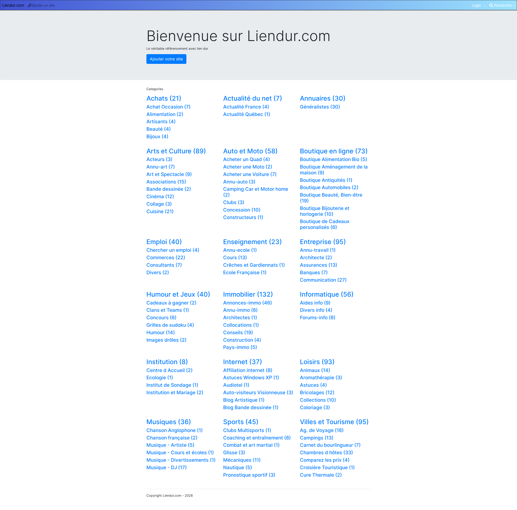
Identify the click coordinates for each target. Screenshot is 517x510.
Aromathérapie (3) (321, 377)
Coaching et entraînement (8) (257, 438)
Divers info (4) (316, 310)
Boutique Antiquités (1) (326, 180)
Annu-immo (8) (240, 310)
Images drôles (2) (166, 340)
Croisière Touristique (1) (327, 467)
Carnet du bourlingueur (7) (330, 445)
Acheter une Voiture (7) (250, 174)
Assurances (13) (318, 265)
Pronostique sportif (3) (249, 475)
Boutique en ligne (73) (334, 151)
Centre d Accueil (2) (169, 370)
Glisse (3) (234, 452)
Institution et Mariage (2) (174, 392)
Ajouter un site (43, 5)
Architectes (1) (240, 317)
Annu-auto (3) (239, 182)
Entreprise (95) (323, 242)
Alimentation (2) (164, 114)
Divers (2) (157, 272)
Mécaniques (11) (242, 460)
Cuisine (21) (160, 211)
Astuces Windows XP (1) (251, 377)
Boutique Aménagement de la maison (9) (334, 170)
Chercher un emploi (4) (172, 250)
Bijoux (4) (157, 136)
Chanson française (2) (172, 438)
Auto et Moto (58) (250, 151)
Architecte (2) (316, 257)
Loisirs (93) (317, 362)
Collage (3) (159, 204)
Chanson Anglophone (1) (174, 430)
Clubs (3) (233, 202)
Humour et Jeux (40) (178, 294)
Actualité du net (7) (252, 98)
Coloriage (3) (315, 407)
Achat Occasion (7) (168, 107)
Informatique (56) (327, 294)
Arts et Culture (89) (176, 151)
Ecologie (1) (159, 377)
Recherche (502, 5)
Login (477, 5)
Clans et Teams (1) (167, 310)
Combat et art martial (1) (251, 445)
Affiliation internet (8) (247, 370)
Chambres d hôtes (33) (326, 452)
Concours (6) (161, 317)
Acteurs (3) (159, 159)
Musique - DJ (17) (166, 467)
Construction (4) (242, 340)
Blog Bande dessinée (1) (250, 407)
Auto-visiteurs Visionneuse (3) (258, 392)
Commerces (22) (165, 257)
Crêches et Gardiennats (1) (254, 265)
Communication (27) (323, 280)
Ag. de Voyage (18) (322, 430)
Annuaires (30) (323, 98)
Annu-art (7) (160, 167)
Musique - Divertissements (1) (181, 460)
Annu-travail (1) (318, 250)
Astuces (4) (313, 385)
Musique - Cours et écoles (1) (180, 452)
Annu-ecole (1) (240, 250)
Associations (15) (166, 182)
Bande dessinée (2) (168, 189)
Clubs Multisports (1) (247, 430)
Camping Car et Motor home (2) (255, 192)
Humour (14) (160, 332)
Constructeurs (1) (243, 217)
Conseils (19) (238, 332)
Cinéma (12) (160, 196)
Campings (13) (316, 438)
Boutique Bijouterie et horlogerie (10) (324, 211)
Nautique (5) (237, 467)
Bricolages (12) (317, 392)
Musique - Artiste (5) (170, 445)
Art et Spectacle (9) (169, 174)
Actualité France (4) (246, 107)
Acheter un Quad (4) (246, 159)
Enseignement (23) (252, 242)
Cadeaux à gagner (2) (171, 303)
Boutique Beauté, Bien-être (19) (331, 198)
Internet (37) (242, 362)
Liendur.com (13, 5)
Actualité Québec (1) (246, 114)
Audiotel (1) (236, 385)
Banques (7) (314, 272)
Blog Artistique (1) (244, 400)
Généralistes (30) (320, 107)
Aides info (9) (315, 303)
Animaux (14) (315, 370)
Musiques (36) (168, 422)
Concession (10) (242, 210)
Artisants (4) (161, 121)
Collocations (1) (241, 325)
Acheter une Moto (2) (247, 167)
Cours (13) (235, 257)
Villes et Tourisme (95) (334, 422)
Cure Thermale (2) (321, 475)
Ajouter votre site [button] (166, 59)
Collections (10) (318, 400)
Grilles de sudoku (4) (170, 325)
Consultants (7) (164, 265)
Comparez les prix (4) (325, 460)
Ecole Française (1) (245, 272)
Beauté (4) (158, 129)
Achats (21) (163, 98)
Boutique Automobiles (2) (329, 187)
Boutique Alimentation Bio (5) (333, 159)
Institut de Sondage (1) (172, 385)
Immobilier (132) (248, 294)
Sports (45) (240, 422)
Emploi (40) (164, 242)
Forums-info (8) (317, 317)
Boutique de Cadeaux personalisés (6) (324, 224)
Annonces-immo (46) (247, 303)
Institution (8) (167, 362)
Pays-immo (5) (240, 347)
